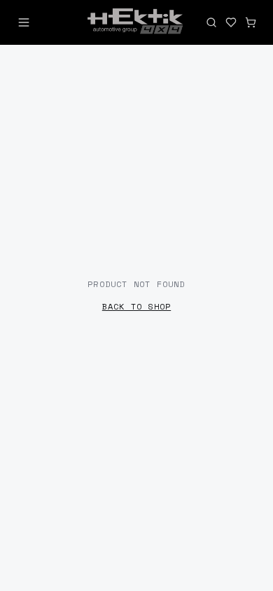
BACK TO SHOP (136, 306)
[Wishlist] (231, 22)
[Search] (211, 22)
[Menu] (24, 22)
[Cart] (250, 22)
